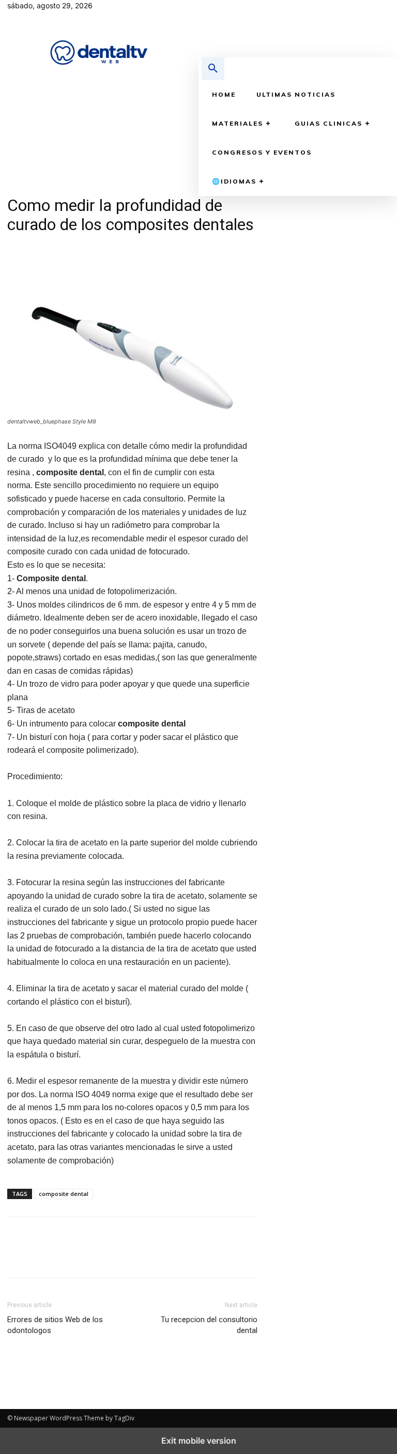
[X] (368, 8)
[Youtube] (384, 8)
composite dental (63, 1194)
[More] (113, 248)
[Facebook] (336, 8)
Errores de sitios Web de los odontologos (55, 1325)
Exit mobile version (198, 1440)
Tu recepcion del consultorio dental (209, 1325)
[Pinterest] (65, 248)
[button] (213, 68)
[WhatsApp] (89, 248)
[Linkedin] (352, 8)
